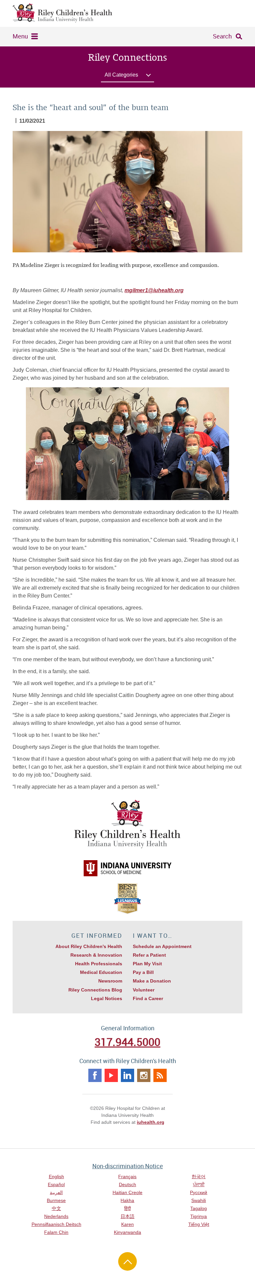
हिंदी (127, 1208)
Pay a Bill (143, 972)
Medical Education (101, 972)
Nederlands (56, 1216)
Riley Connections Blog (95, 989)
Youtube (111, 1075)
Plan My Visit (147, 963)
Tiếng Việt (198, 1224)
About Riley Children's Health (88, 946)
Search (222, 36)
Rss (160, 1075)
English (56, 1176)
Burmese (56, 1200)
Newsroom (110, 981)
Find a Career (148, 998)
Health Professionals (98, 963)
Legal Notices (106, 998)
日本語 (127, 1216)
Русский (198, 1192)
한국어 (199, 1176)
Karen (127, 1224)
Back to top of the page (127, 1261)
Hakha (127, 1200)
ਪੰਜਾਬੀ (199, 1184)
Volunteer (143, 989)
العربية (56, 1192)
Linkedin (127, 1075)
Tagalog (198, 1208)
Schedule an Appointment (162, 946)
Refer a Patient (149, 955)
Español (56, 1184)
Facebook (95, 1075)
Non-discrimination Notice (127, 1166)
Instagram (143, 1075)
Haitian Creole (127, 1192)
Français (127, 1176)
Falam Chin (56, 1232)
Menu (20, 36)
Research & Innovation (96, 955)
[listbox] (127, 76)
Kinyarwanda (127, 1232)
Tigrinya (198, 1216)
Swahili (198, 1200)
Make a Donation (152, 981)
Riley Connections (127, 58)
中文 (56, 1208)
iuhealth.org (150, 1122)
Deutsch (127, 1184)
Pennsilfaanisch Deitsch (56, 1224)
